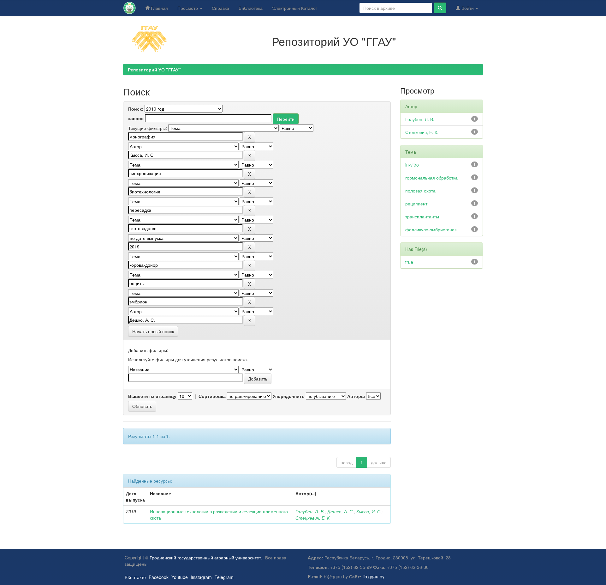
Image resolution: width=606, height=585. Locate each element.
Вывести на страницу (152, 396)
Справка (220, 8)
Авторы (356, 396)
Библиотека (251, 8)
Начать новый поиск (153, 331)
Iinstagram (201, 577)
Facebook (159, 577)
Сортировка (212, 396)
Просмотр (188, 8)
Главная (159, 8)
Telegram (224, 577)
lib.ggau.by (373, 576)
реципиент (416, 203)
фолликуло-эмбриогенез (430, 229)
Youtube (179, 577)
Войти (467, 8)
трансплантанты (422, 216)
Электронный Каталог (294, 8)
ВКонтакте (135, 577)
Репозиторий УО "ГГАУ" (154, 69)
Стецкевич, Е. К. (313, 518)
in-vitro (412, 164)
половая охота (420, 190)
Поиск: (135, 109)
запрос (136, 118)
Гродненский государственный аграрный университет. (206, 557)
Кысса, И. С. (369, 511)
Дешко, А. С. (340, 511)
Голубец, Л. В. (310, 511)
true (409, 262)
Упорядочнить (289, 396)
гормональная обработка (431, 177)
